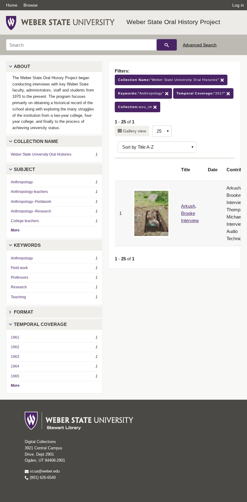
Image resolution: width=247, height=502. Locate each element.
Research (19, 287)
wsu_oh (135, 107)
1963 (15, 357)
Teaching (18, 297)
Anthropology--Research (31, 211)
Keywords (27, 245)
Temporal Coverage (40, 324)
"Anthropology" (141, 93)
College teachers (25, 221)
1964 (15, 366)
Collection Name (36, 141)
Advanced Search (200, 44)
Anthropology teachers (29, 192)
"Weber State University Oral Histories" (169, 80)
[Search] (167, 45)
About (22, 66)
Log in (238, 5)
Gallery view (134, 131)
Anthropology (22, 182)
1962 (15, 347)
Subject (24, 169)
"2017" (202, 93)
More (15, 230)
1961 (15, 337)
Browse (30, 5)
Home (11, 5)
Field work (19, 268)
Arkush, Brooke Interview (190, 213)
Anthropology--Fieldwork (31, 202)
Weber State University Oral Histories (41, 154)
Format (23, 312)
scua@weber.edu (44, 471)
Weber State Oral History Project (173, 21)
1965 (15, 376)
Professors (19, 277)
